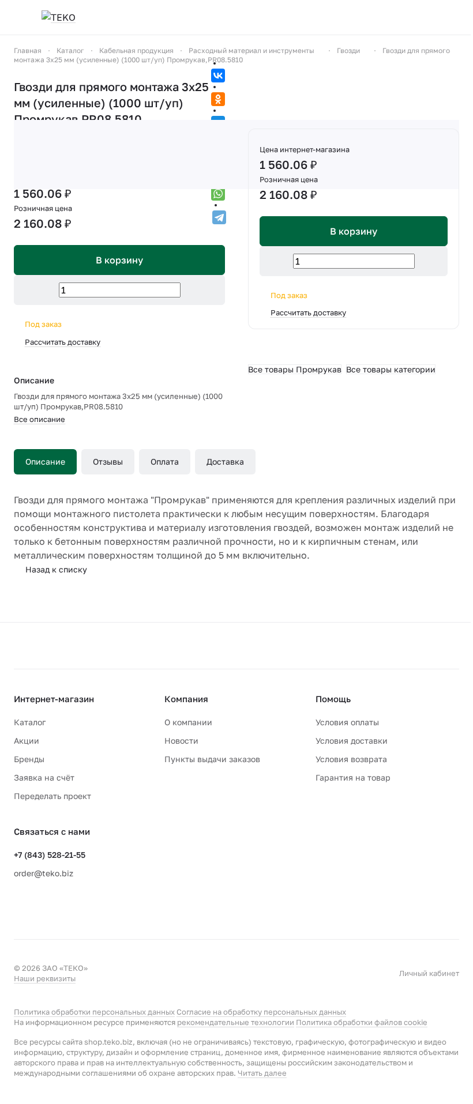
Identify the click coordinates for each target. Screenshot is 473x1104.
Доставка (225, 461)
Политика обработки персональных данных (94, 1011)
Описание (45, 461)
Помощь (333, 699)
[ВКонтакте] (218, 75)
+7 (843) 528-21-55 (49, 855)
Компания (186, 699)
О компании (188, 722)
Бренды (29, 759)
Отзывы (108, 461)
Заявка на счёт (44, 777)
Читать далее (262, 1072)
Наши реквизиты (45, 978)
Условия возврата (351, 759)
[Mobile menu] (18, 17)
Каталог (30, 722)
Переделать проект (52, 796)
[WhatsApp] (218, 194)
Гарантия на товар (353, 777)
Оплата (165, 461)
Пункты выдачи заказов (212, 759)
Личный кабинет (429, 973)
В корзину (353, 231)
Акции (26, 740)
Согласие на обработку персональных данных (261, 1011)
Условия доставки (352, 740)
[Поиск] (398, 17)
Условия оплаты (347, 722)
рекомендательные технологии (235, 1022)
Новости (181, 740)
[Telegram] (219, 217)
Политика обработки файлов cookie (361, 1022)
